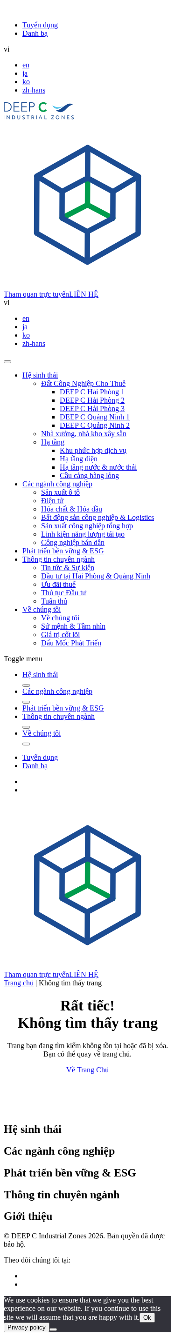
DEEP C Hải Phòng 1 (92, 392)
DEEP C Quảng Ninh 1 (95, 417)
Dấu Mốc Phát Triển (71, 643)
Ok (147, 1317)
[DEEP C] (39, 117)
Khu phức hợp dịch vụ (93, 450)
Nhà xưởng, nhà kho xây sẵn (83, 434)
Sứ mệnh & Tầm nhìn (73, 626)
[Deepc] (84, 1109)
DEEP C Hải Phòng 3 (92, 408)
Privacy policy (26, 1327)
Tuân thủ (54, 601)
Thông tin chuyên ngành (58, 559)
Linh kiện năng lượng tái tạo (83, 534)
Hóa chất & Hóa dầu (71, 509)
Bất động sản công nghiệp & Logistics (97, 517)
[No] (53, 1329)
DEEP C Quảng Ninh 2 (95, 425)
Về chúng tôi (41, 609)
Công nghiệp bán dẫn (73, 542)
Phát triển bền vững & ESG (63, 551)
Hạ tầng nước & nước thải (98, 467)
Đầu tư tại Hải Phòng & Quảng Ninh (95, 576)
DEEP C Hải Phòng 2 (92, 400)
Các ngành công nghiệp (57, 484)
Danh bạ (35, 33)
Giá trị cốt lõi (60, 634)
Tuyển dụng (40, 25)
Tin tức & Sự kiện (67, 568)
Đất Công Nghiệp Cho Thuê (83, 383)
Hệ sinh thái (40, 375)
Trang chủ (19, 983)
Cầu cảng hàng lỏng (89, 475)
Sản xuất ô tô (60, 492)
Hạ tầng (52, 442)
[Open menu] (7, 361)
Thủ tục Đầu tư (63, 593)
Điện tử (52, 501)
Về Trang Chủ (87, 1070)
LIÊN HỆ (83, 294)
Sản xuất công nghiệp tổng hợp (87, 526)
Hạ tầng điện (79, 459)
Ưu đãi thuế (58, 584)
